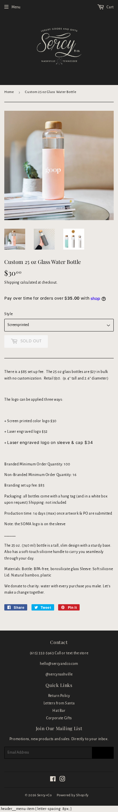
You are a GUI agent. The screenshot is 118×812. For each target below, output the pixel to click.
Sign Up (103, 752)
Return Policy (59, 696)
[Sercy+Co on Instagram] (63, 780)
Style (8, 314)
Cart (110, 7)
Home (9, 92)
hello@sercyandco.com (59, 664)
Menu (15, 7)
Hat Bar (58, 711)
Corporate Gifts (59, 718)
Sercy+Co (44, 795)
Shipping (11, 282)
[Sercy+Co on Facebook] (53, 780)
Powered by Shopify (73, 795)
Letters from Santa (59, 703)
